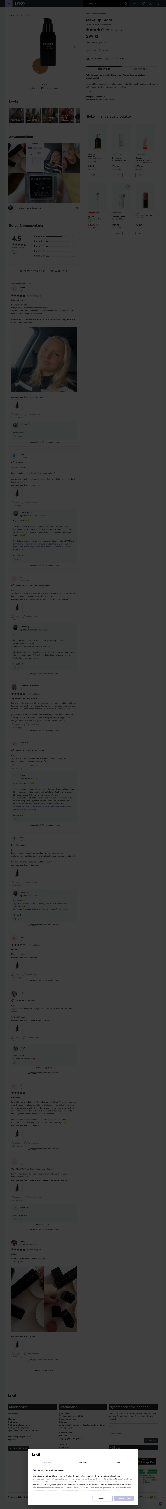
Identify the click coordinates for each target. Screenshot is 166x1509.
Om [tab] (118, 1462)
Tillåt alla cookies (123, 1499)
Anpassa (101, 1499)
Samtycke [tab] (47, 1462)
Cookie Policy (120, 1491)
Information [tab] (83, 1462)
